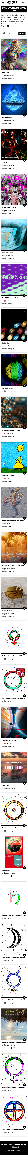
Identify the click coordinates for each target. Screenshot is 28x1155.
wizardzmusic (10, 568)
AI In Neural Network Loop (11, 430)
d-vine (8, 301)
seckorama (9, 255)
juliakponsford (11, 210)
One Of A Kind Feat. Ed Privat (11, 298)
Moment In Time (7, 253)
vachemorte (10, 120)
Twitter (24, 1145)
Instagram (15, 1147)
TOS (5, 1145)
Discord (17, 1145)
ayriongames (10, 75)
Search (21, 33)
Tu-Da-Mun (5, 343)
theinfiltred (10, 613)
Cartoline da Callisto (9, 740)
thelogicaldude (11, 788)
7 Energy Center (7, 388)
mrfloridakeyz (10, 1045)
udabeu (8, 523)
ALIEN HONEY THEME (9, 207)
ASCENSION (6, 870)
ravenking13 (10, 659)
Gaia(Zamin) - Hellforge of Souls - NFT (15, 1129)
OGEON (4, 162)
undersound (10, 165)
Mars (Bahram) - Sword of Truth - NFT (14, 698)
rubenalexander (11, 391)
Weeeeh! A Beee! (8, 475)
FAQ (2, 1145)
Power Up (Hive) (7, 611)
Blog (10, 1145)
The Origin (5, 72)
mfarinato (9, 743)
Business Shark (7, 117)
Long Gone (5, 785)
